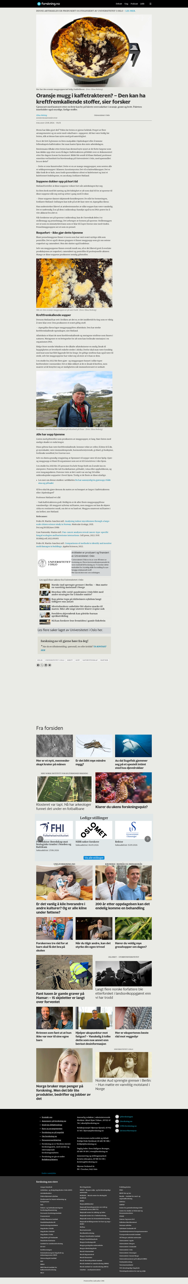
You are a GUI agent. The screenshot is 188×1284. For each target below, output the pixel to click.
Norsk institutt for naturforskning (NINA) (94, 1263)
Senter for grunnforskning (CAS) (130, 1208)
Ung (126, 4)
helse (40, 660)
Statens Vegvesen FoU (127, 1219)
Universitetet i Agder (126, 1240)
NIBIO (42, 1264)
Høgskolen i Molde (47, 1228)
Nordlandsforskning (87, 1233)
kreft (70, 660)
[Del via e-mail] (49, 665)
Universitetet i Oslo (126, 1250)
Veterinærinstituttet (126, 1265)
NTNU (82, 1201)
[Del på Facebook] (38, 665)
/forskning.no (126, 1121)
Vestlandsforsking (125, 1262)
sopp (78, 660)
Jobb (142, 4)
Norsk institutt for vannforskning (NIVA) (94, 1267)
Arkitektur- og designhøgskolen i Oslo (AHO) (56, 1190)
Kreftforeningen (46, 1250)
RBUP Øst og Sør (125, 1193)
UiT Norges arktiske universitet (130, 1237)
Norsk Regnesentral (87, 1254)
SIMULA (122, 1201)
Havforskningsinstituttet (49, 1225)
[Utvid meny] (150, 4)
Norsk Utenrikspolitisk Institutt (91, 1260)
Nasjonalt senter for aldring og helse (92, 1212)
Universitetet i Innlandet (127, 1246)
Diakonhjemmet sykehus (49, 1196)
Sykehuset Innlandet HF (127, 1228)
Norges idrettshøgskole (88, 1248)
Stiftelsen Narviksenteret (128, 1222)
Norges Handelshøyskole (88, 1239)
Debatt (119, 4)
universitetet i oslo (55, 660)
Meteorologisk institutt (48, 1258)
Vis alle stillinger (94, 857)
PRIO (121, 1190)
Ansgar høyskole (46, 1187)
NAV (41, 1261)
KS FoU (42, 1246)
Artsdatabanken (46, 1193)
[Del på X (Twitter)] (42, 665)
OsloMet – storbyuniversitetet (90, 1270)
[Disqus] (94, 695)
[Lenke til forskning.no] (73, 3)
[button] (40, 839)
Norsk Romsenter (86, 1257)
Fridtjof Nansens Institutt (49, 1219)
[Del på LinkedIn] (45, 665)
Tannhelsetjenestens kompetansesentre (133, 1231)
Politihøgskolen (125, 1187)
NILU (42, 1273)
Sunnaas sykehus (125, 1225)
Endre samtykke (49, 1173)
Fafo (41, 1205)
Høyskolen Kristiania (47, 1240)
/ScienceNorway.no (128, 1131)
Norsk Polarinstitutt (87, 1251)
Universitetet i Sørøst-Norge (129, 1256)
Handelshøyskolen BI (47, 1222)
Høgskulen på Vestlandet (49, 1237)
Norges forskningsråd (88, 1242)
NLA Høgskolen (85, 1187)
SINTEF (122, 1205)
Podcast (134, 4)
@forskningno (126, 1117)
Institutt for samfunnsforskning (51, 1243)
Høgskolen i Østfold (47, 1231)
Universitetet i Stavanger (128, 1253)
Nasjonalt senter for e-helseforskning (93, 1215)
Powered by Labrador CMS (94, 1281)
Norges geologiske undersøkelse (91, 1245)
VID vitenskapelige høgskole (129, 1268)
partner (104, 660)
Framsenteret (45, 1216)
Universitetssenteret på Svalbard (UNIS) (133, 1259)
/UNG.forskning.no (128, 1126)
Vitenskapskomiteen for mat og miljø (132, 1271)
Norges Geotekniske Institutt (90, 1236)
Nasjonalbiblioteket (86, 1204)
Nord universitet (85, 1230)
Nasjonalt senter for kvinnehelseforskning (95, 1218)
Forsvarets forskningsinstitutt (50, 1213)
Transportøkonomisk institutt (130, 1234)
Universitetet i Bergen (127, 1243)
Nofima (82, 1227)
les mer (130, 11)
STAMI (121, 1216)
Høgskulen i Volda (46, 1234)
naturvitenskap (90, 660)
